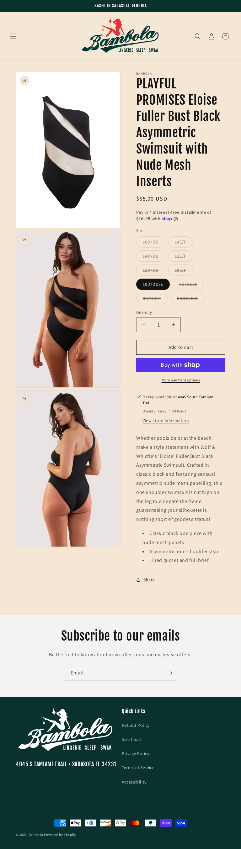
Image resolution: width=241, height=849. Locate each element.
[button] (13, 36)
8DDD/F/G (191, 299)
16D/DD (154, 243)
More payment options (181, 380)
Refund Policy (136, 725)
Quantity (144, 312)
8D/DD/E (155, 299)
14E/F (184, 243)
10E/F (184, 271)
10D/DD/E (153, 284)
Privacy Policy (135, 753)
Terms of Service (138, 767)
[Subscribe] (170, 673)
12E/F (184, 257)
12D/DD (154, 271)
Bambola (36, 834)
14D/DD (154, 257)
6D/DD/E (191, 285)
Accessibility (134, 782)
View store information (165, 420)
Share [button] (149, 580)
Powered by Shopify (60, 834)
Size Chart (132, 739)
